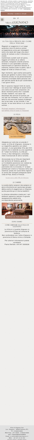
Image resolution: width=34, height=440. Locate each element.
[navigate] (2, 19)
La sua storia (17, 137)
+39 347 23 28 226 (19, 438)
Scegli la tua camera (17, 217)
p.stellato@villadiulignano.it (19, 436)
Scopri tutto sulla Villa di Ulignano (17, 178)
